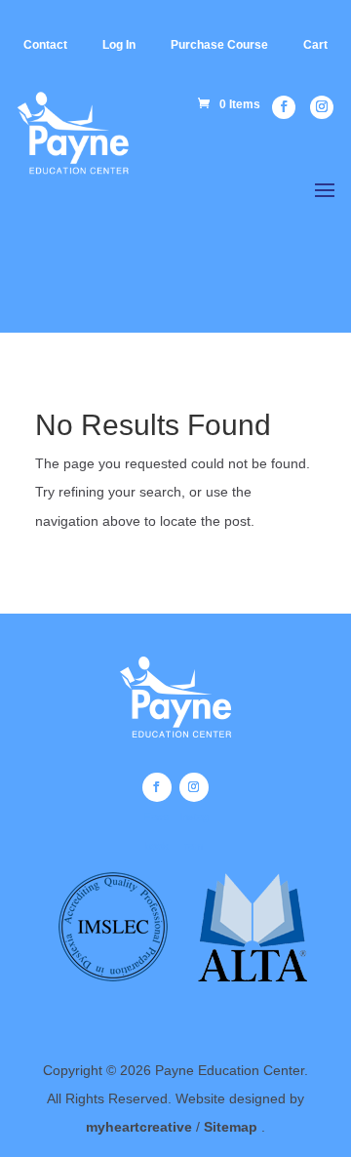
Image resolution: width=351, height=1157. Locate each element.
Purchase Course (219, 45)
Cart (315, 45)
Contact (45, 45)
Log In (119, 45)
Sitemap (232, 1127)
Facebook (157, 787)
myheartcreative (139, 1127)
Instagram (194, 787)
